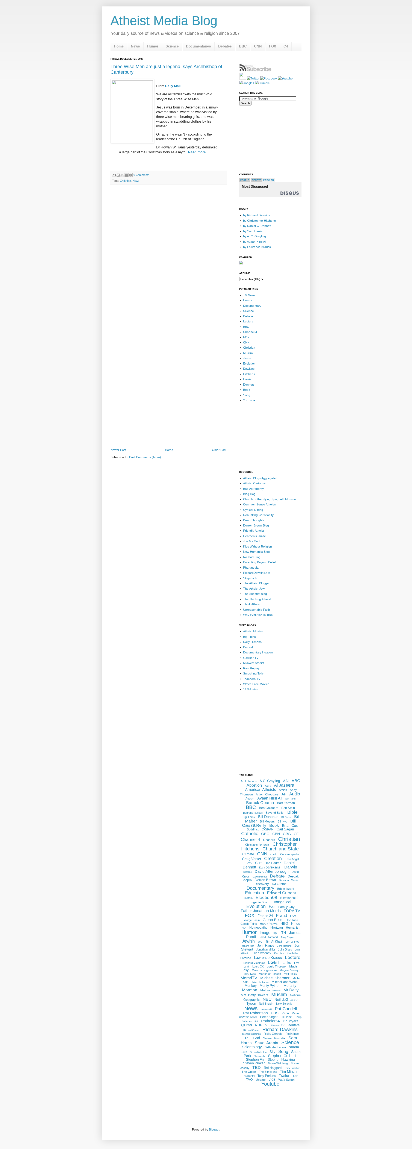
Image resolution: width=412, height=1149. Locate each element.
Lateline (245, 958)
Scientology (252, 1047)
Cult (258, 863)
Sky (272, 1052)
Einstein (247, 898)
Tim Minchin (289, 1072)
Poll (256, 1021)
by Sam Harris (252, 231)
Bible (292, 812)
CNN (258, 46)
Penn (285, 1013)
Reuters (294, 1025)
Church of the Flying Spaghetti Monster (269, 499)
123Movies (250, 689)
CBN (276, 834)
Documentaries (198, 46)
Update (261, 1079)
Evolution (249, 363)
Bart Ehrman (286, 803)
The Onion (249, 1071)
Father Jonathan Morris (261, 911)
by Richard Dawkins (256, 215)
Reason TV (278, 1025)
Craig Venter (251, 859)
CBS (287, 834)
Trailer (284, 1075)
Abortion (254, 785)
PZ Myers (290, 1021)
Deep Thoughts (253, 520)
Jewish (247, 358)
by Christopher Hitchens (259, 220)
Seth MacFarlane (275, 1047)
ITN (283, 933)
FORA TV (292, 911)
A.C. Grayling (270, 781)
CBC (265, 834)
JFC (260, 941)
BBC (243, 46)
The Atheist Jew (254, 588)
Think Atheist (252, 604)
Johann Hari (248, 946)
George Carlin (251, 920)
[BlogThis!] (118, 175)
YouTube (249, 400)
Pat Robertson (255, 1013)
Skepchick (250, 578)
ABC (296, 780)
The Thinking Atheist (257, 599)
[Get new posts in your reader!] (255, 70)
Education (254, 892)
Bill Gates (286, 817)
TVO (249, 1079)
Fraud (281, 915)
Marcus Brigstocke (264, 970)
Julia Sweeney (261, 953)
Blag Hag (249, 494)
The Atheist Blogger (256, 583)
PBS (275, 1013)
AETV (268, 785)
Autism (249, 798)
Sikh (244, 1052)
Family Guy (286, 907)
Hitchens (249, 374)
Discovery (261, 884)
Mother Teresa (270, 990)
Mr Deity (291, 990)
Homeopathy (258, 927)
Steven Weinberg (278, 1063)
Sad (256, 1038)
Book (246, 389)
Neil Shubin (266, 1003)
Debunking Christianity (258, 515)
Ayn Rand (290, 798)
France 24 (265, 916)
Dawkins (248, 368)
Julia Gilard (285, 949)
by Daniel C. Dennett (257, 225)
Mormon (249, 990)
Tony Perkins (267, 1075)
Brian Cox (290, 826)
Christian (125, 180)
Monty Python (270, 985)
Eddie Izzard (285, 888)
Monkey (251, 985)
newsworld (266, 1009)
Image (265, 933)
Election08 (266, 897)
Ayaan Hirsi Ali (269, 798)
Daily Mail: (173, 86)
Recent (256, 180)
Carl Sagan (285, 829)
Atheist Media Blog (164, 21)
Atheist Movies (253, 631)
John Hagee (265, 945)
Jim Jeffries (292, 941)
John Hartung (284, 946)
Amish (283, 790)
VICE (272, 1079)
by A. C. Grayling (254, 236)
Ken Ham (279, 953)
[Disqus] (168, 248)
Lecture (248, 321)
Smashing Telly (253, 673)
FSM (293, 916)
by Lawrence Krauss (257, 247)
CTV (249, 863)
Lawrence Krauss (268, 958)
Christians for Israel (257, 844)
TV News (249, 295)
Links (287, 963)
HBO (284, 923)
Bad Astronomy (253, 488)
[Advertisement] (168, 435)
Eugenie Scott (259, 902)
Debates (225, 46)
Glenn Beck (273, 920)
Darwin (290, 867)
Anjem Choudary (267, 794)
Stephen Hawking (281, 1059)
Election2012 (289, 898)
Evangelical (281, 902)
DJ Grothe (279, 884)
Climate (248, 854)
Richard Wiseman (251, 1034)
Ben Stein (288, 808)
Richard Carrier (251, 1030)
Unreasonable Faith (256, 609)
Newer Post (118, 450)
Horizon (276, 927)
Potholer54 (270, 1021)
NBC (267, 999)
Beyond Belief (275, 812)
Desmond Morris (288, 880)
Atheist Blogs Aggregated (260, 478)
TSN (295, 1075)
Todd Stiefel (248, 1076)
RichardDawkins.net (256, 572)
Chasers (269, 840)
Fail (272, 906)
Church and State (280, 848)
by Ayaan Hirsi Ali (254, 241)
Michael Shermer (274, 978)
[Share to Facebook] (126, 175)
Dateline (247, 872)
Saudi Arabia (266, 1043)
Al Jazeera (284, 785)
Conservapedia (289, 854)
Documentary (252, 305)
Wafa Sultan (286, 1079)
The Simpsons (268, 1071)
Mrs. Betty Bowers (254, 995)
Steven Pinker (254, 1063)
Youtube (270, 1084)
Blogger (214, 1129)
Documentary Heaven (258, 652)
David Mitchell (260, 876)
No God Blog (252, 557)
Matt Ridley (290, 973)
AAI (286, 781)
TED (256, 1067)
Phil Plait (286, 1017)
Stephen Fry (255, 1059)
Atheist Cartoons (254, 483)
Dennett (248, 384)
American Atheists (260, 789)
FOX (272, 46)
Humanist (292, 927)
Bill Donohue (268, 817)
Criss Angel (292, 859)
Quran (246, 1025)
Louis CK (258, 966)
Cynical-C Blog (253, 509)
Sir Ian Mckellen (258, 1052)
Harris (247, 379)
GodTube (292, 920)
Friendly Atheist (253, 530)
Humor (152, 46)
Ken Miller (293, 953)
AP (284, 794)
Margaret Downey (289, 970)
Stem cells (259, 1056)
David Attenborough (272, 871)
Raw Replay (251, 668)
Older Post (219, 450)
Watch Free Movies (256, 684)
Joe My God (251, 541)
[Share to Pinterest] (130, 175)
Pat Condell (286, 1008)
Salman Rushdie (274, 1038)
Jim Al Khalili (274, 941)
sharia (294, 1047)
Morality (289, 986)
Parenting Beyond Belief (259, 562)
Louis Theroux (276, 966)
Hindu (295, 923)
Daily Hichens (252, 642)
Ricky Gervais (273, 1033)
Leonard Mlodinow (254, 962)
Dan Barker (273, 863)
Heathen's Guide (254, 536)
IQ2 (275, 933)
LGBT (274, 962)
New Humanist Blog (256, 551)
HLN (244, 927)
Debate (248, 316)
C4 (285, 46)
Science (172, 46)
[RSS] (242, 78)
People (244, 180)
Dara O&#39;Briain (270, 867)
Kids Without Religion (257, 546)
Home (119, 46)
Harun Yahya (268, 923)
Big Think (249, 636)
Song (246, 395)
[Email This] (114, 175)
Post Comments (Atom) (145, 457)
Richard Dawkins (280, 1029)
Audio (294, 794)
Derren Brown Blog (256, 525)
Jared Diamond (268, 937)
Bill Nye (282, 821)
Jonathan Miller (265, 949)
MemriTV (249, 978)
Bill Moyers (267, 821)
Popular (268, 180)
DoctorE (248, 647)
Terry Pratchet (292, 1068)
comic (273, 854)
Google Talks (249, 923)
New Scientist (284, 1003)
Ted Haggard (273, 1068)
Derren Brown (265, 880)
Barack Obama (260, 802)
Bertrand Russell (253, 812)
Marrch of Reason (270, 973)
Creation (273, 858)
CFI (297, 834)
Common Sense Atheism (260, 504)
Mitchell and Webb (284, 982)
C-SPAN (268, 829)
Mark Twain (250, 974)
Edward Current (281, 893)
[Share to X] (122, 175)
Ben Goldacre (268, 808)
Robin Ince (292, 1033)
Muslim (248, 353)
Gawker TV (250, 657)
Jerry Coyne (287, 937)
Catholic (249, 833)
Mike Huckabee (260, 982)
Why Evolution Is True (258, 614)
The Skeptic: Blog (255, 593)
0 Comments (141, 175)
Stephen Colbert (282, 1056)
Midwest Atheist (253, 663)
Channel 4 (250, 332)
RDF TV (261, 1025)
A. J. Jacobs (249, 781)
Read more (197, 152)
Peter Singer (268, 1017)
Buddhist (253, 829)
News (135, 46)
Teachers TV (251, 679)
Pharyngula (251, 567)
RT (247, 1038)
